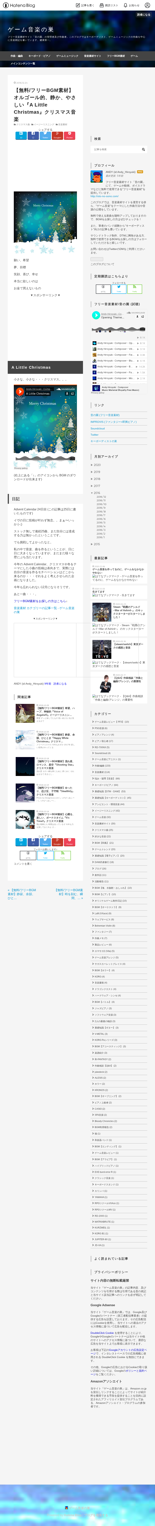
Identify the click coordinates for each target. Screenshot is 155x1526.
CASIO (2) (99, 1109)
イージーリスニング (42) (107, 810)
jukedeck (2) (100, 1072)
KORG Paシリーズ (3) (105, 1040)
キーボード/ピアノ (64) (106, 785)
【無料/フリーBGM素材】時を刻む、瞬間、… (68, 894)
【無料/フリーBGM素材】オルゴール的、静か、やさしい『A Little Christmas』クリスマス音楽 (45, 104)
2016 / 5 (101, 522)
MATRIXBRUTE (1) (104, 1221)
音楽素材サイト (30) (104, 823)
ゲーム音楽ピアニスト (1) (107, 759)
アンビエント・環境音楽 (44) (109, 804)
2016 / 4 (101, 526)
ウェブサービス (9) (104, 919)
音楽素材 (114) (102, 772)
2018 (97, 479)
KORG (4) (99, 976)
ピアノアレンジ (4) (104, 734)
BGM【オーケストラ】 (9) (107, 907)
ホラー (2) (99, 1084)
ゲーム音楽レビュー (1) (106, 1153)
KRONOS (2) (101, 1090)
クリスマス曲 (23, 124)
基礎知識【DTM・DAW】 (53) (110, 791)
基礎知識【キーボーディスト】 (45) (112, 798)
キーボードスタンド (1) (106, 1184)
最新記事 (101, 558)
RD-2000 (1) (101, 1216)
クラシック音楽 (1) (104, 1178)
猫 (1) (97, 1133)
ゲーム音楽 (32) (102, 817)
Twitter (94, 434)
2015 (97, 544)
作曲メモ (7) (100, 938)
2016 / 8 (101, 511)
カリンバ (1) (100, 1191)
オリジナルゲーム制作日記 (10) (110, 900)
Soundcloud (98, 428)
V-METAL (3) (101, 1034)
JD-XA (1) (99, 1245)
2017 (97, 486)
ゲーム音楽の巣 (31, 29)
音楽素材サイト (92, 55)
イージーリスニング (44, 124)
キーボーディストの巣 (104, 441)
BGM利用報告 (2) (103, 1127)
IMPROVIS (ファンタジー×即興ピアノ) (114, 421)
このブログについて (102, 264)
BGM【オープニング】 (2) (107, 1096)
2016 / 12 (101, 496)
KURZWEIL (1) (102, 1227)
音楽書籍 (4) (100, 982)
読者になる (143, 14)
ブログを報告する (96, 1515)
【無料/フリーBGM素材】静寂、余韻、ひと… (22, 894)
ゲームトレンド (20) (104, 849)
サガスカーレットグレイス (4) (109, 964)
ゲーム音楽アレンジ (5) (106, 957)
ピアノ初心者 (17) (103, 741)
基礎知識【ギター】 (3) (106, 1027)
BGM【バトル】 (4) (104, 1002)
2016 (97, 493)
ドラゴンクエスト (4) (105, 989)
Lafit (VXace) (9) (102, 913)
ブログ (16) (100, 868)
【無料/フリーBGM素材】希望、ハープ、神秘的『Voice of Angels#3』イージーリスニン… (55, 711)
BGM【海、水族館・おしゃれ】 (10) (113, 888)
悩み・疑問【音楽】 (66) (107, 778)
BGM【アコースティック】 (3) (110, 1046)
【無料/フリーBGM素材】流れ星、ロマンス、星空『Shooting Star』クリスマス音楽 (55, 765)
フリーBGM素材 (116, 55)
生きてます (98, 591)
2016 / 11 (101, 500)
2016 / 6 (101, 518)
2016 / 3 (101, 529)
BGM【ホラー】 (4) (104, 970)
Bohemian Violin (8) (104, 925)
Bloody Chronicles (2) (105, 1121)
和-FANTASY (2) (102, 1059)
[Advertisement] (45, 164)
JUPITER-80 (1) (102, 1239)
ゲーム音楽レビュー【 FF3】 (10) (111, 722)
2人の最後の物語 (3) (104, 1021)
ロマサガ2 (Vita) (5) (104, 951)
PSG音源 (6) (100, 728)
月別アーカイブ (106, 456)
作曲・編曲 (17, 55)
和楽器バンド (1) (103, 1140)
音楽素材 (62, 124)
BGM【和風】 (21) (104, 843)
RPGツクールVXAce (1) (106, 1203)
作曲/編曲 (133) (102, 765)
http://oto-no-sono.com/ (105, 196)
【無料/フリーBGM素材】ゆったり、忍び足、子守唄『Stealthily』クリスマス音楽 (55, 791)
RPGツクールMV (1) (104, 1209)
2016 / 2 (101, 533)
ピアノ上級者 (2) (103, 1102)
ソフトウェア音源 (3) (105, 1015)
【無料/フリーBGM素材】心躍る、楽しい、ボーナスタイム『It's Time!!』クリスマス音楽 (55, 817)
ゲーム (134, 55)
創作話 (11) (100, 875)
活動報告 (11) (101, 881)
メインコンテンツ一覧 (23, 63)
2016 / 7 (101, 515)
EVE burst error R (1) (105, 1172)
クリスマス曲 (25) (103, 830)
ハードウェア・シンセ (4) (107, 995)
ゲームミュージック (67, 55)
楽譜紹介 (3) (100, 1053)
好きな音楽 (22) (102, 836)
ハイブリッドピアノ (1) (106, 1166)
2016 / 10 (101, 504)
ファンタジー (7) (103, 932)
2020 (97, 465)
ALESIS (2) (100, 1078)
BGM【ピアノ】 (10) (105, 894)
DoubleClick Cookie (102, 1332)
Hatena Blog (73, 1515)
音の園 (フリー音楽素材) (105, 415)
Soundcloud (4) (102, 753)
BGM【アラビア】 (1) (105, 1159)
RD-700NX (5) (101, 747)
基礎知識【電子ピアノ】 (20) (109, 855)
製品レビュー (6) (103, 944)
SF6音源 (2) (100, 1115)
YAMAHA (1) (100, 1197)
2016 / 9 (101, 507)
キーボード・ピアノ (40, 55)
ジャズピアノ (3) (103, 1008)
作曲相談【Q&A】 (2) (105, 1065)
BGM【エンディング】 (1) (107, 1146)
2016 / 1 (101, 537)
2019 (97, 472)
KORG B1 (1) (101, 1233)
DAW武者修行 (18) (104, 862)
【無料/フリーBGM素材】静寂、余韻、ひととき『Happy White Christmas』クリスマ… (55, 738)
